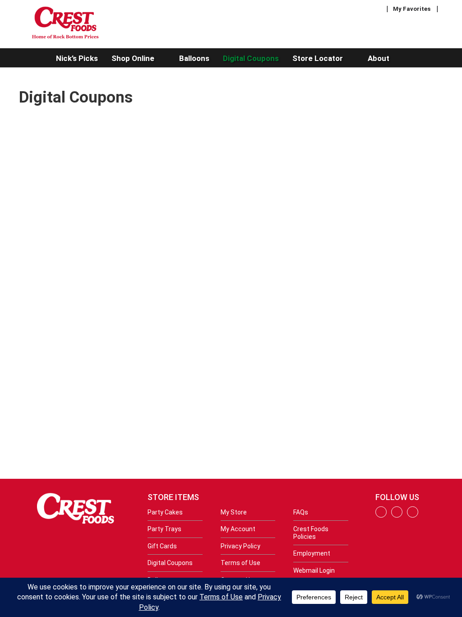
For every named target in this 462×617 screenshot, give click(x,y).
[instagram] (396, 515)
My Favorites (411, 8)
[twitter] (412, 515)
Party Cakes (165, 512)
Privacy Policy (240, 546)
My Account (238, 529)
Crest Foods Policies (310, 532)
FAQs (300, 512)
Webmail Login (314, 570)
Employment (311, 553)
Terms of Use (240, 562)
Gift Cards (162, 546)
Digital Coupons (170, 562)
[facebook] (381, 515)
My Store (234, 512)
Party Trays (164, 529)
